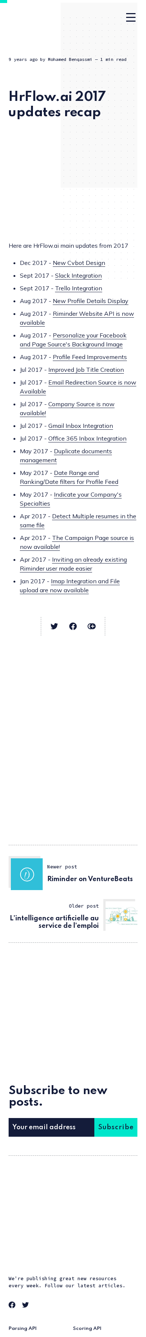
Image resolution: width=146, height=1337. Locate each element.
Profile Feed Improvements (90, 357)
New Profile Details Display (90, 301)
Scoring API (87, 1328)
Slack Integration (78, 275)
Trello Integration (78, 288)
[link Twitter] (26, 1306)
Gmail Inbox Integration (80, 425)
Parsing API (23, 1328)
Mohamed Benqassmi (70, 59)
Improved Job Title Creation (86, 369)
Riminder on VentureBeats (90, 879)
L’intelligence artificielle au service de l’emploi (54, 922)
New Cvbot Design (79, 262)
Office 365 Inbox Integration (87, 438)
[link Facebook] (13, 1306)
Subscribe (116, 1127)
